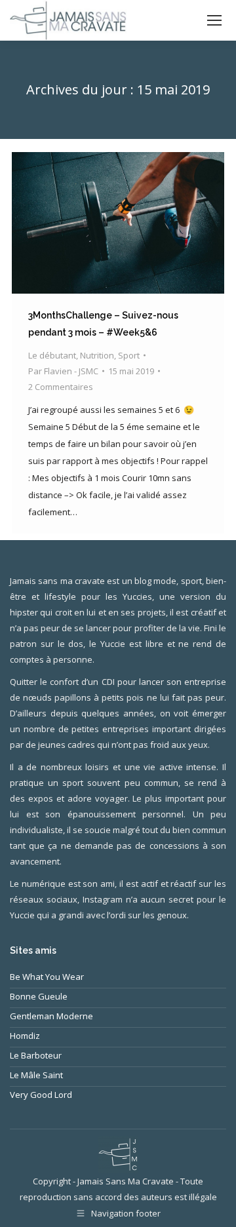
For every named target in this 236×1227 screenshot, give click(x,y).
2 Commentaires (60, 387)
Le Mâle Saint (36, 1075)
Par (63, 371)
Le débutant (52, 355)
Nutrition (97, 355)
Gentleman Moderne (51, 1016)
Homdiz (25, 1036)
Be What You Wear (47, 977)
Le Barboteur (36, 1055)
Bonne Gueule (39, 996)
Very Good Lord (41, 1094)
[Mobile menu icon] (214, 20)
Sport (129, 355)
